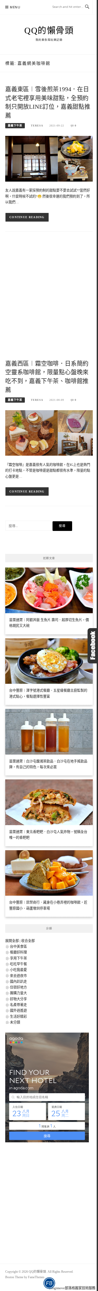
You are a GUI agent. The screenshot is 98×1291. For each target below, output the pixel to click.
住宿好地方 (18, 987)
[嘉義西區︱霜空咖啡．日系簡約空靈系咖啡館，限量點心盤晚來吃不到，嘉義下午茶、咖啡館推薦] (49, 433)
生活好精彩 (18, 1016)
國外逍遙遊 (18, 1010)
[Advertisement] (49, 300)
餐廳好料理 (18, 952)
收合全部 (28, 941)
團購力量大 (18, 993)
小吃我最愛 (18, 970)
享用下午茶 (18, 958)
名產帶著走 (18, 1005)
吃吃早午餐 (18, 964)
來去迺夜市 (18, 976)
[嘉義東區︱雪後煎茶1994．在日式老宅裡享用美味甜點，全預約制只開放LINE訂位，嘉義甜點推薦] (49, 158)
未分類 (15, 1022)
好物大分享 (18, 999)
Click (93, 645)
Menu (15, 7)
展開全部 (12, 941)
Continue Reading (27, 217)
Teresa (37, 125)
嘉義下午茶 (15, 125)
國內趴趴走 (18, 981)
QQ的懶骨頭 (49, 30)
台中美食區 (18, 946)
